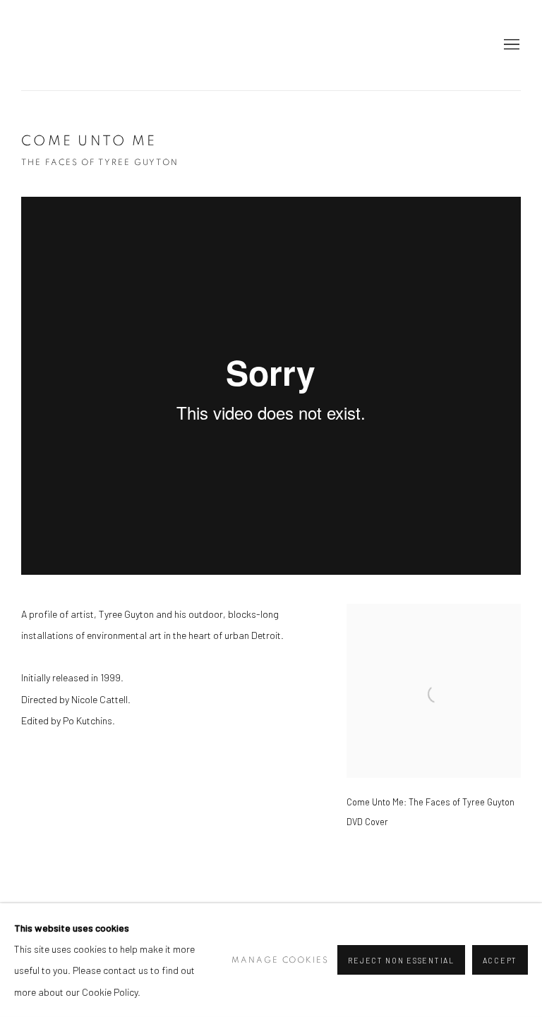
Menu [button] (510, 45)
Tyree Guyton (271, 45)
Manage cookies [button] (280, 960)
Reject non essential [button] (401, 961)
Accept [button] (500, 961)
